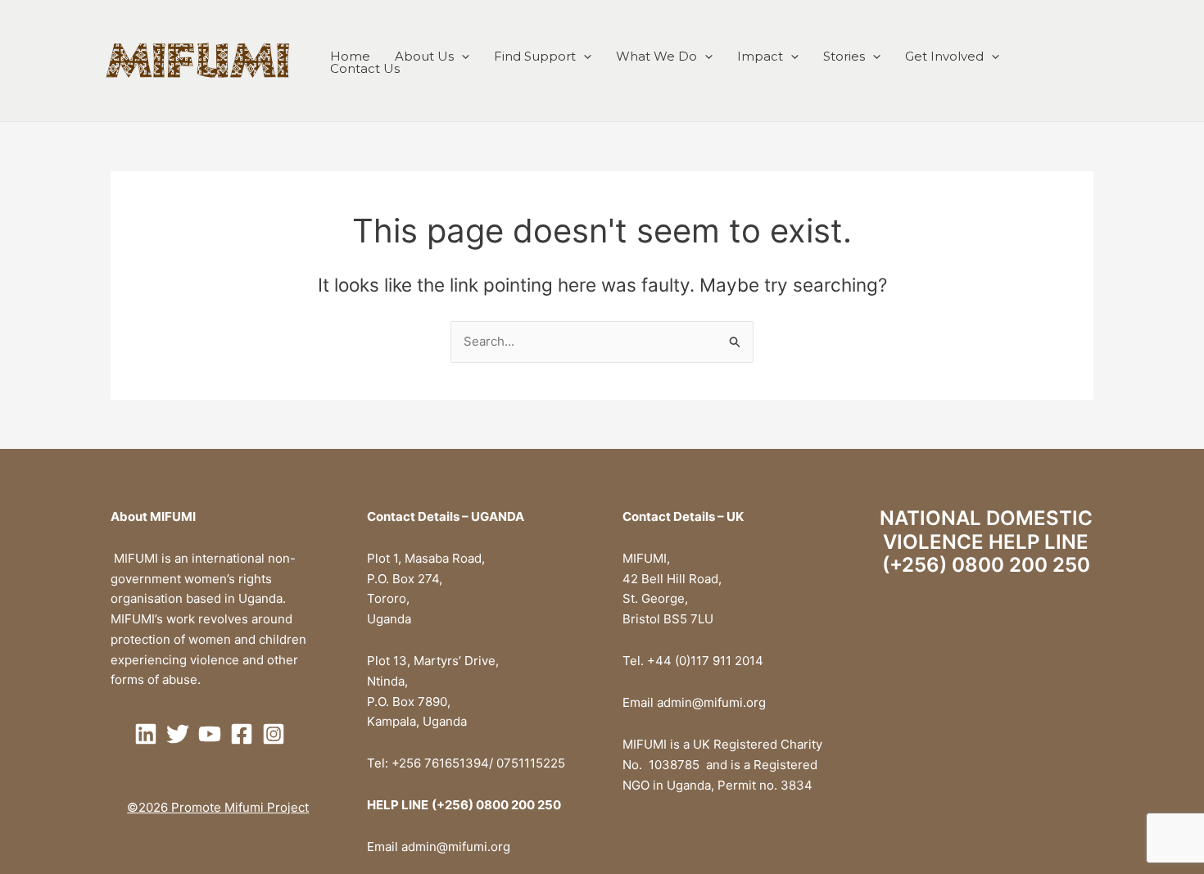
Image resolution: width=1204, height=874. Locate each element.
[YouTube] (209, 733)
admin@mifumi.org (455, 846)
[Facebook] (241, 733)
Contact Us (365, 68)
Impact (760, 56)
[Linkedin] (145, 733)
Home (350, 56)
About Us (424, 56)
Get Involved (944, 56)
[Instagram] (273, 733)
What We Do (656, 56)
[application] (461, 56)
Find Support (535, 56)
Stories (844, 56)
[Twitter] (177, 733)
